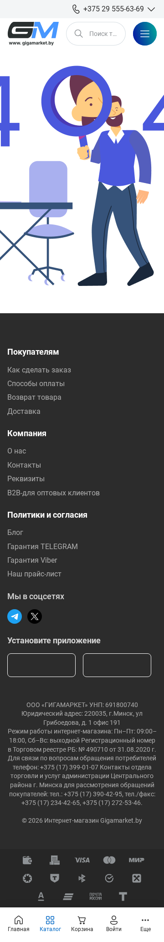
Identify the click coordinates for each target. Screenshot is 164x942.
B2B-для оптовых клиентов (53, 493)
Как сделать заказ (39, 370)
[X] (34, 616)
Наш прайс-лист (34, 574)
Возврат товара (34, 397)
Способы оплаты (36, 383)
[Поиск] (78, 33)
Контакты (24, 465)
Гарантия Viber (32, 560)
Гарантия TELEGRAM (42, 546)
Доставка (24, 411)
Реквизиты (26, 478)
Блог (15, 532)
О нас (16, 451)
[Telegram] (14, 616)
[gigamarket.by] (33, 34)
